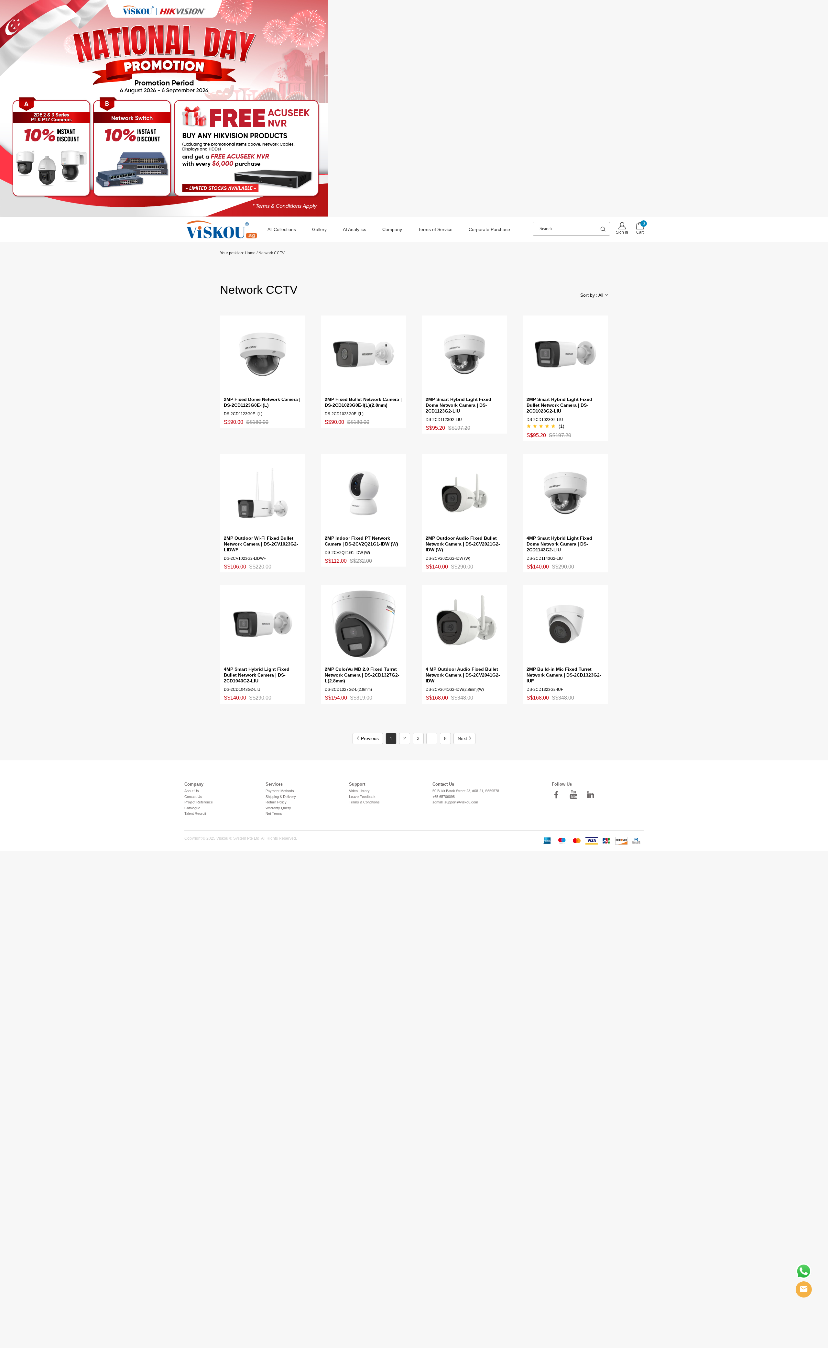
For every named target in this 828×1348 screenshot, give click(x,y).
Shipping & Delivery (281, 797)
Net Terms (274, 813)
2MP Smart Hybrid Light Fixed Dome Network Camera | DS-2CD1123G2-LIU (458, 405)
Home (250, 253)
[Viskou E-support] (804, 1289)
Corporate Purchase (489, 229)
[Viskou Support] (804, 1271)
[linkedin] (592, 794)
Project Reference (198, 802)
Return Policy (276, 802)
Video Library (359, 791)
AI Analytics (354, 229)
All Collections (281, 229)
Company (392, 229)
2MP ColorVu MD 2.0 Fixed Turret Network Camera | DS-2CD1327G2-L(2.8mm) (362, 675)
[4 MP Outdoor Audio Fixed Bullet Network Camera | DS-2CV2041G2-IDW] (464, 624)
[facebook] (558, 794)
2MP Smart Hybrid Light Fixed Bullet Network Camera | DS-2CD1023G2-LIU (559, 405)
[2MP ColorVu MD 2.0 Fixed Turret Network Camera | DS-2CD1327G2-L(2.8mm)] (363, 624)
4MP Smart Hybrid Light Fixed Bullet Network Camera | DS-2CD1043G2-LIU (256, 675)
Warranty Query (278, 808)
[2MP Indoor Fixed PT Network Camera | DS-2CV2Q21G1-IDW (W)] (363, 493)
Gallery (319, 229)
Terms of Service (435, 229)
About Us (191, 791)
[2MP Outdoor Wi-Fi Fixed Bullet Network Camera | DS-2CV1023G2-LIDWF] (262, 493)
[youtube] (575, 794)
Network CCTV (271, 253)
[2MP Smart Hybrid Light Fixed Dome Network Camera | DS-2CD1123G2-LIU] (464, 354)
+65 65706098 (443, 797)
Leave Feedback (362, 797)
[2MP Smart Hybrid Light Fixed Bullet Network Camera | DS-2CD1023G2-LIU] (565, 354)
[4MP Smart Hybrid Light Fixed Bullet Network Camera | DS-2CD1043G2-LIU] (262, 624)
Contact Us (193, 797)
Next (462, 738)
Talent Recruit (195, 813)
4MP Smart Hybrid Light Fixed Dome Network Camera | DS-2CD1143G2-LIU (559, 544)
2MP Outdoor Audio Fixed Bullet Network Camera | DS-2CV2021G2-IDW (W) (463, 544)
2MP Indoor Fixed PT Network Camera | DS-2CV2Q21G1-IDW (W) (361, 541)
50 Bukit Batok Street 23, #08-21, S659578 (465, 791)
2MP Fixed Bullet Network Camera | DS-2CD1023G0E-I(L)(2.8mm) (363, 402)
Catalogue (192, 808)
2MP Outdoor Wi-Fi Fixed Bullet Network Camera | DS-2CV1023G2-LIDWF (261, 544)
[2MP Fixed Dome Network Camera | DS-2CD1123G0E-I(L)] (262, 354)
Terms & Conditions (364, 802)
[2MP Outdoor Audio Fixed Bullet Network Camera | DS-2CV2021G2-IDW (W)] (464, 493)
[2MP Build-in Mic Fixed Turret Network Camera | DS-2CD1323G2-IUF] (565, 624)
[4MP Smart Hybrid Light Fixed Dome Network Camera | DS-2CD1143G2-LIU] (565, 493)
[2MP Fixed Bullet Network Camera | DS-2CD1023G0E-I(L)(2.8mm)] (363, 354)
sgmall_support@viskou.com (455, 802)
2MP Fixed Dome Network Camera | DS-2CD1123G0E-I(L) (262, 402)
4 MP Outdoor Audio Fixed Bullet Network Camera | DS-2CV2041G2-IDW (463, 675)
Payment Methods (280, 791)
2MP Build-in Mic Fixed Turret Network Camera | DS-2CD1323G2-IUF (564, 675)
